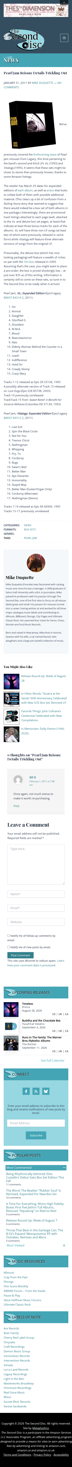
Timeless (27, 1003)
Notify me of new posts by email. (31, 947)
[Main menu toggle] (64, 38)
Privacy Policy (42, 1454)
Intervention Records (17, 1360)
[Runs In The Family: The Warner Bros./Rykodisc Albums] (11, 1042)
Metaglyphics (40, 1428)
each (21, 190)
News (27, 525)
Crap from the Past (16, 1277)
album (29, 190)
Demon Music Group (17, 1351)
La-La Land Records (16, 1369)
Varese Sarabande (15, 1406)
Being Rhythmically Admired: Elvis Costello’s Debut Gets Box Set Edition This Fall (35, 1177)
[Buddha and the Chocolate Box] (11, 1026)
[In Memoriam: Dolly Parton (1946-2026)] (11, 734)
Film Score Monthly (16, 1286)
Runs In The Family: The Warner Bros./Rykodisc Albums (42, 1039)
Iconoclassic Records (17, 1356)
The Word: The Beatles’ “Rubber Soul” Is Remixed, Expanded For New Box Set (33, 1192)
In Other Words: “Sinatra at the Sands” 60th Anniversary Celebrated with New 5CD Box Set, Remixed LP (44, 698)
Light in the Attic (14, 1379)
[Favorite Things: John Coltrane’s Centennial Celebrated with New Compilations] (11, 716)
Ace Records (11, 1328)
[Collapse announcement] (64, 2)
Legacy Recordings (15, 1374)
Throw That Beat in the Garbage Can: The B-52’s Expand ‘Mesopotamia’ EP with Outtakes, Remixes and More (34, 1233)
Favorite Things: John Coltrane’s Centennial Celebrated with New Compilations (41, 715)
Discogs (8, 1281)
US (54, 1014)
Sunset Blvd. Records (17, 1401)
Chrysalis (9, 1342)
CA (66, 1014)
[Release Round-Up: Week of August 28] (11, 681)
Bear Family (11, 1333)
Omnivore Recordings (17, 1388)
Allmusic (9, 1272)
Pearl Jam (30, 538)
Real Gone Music (14, 1392)
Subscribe (36, 1135)
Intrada (8, 1365)
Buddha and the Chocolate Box (41, 1020)
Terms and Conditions (17, 1454)
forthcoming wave (44, 154)
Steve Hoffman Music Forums (22, 1300)
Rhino (7, 1397)
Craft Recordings (14, 1346)
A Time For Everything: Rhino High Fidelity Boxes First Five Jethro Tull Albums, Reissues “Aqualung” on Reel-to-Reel (35, 1207)
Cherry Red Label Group (19, 1337)
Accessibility (61, 1454)
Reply (16, 805)
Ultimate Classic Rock (17, 1304)
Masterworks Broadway (19, 1383)
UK (60, 1014)
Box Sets (30, 529)
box (51, 190)
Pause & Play (12, 1295)
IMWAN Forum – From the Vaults (24, 1291)
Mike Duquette (42, 83)
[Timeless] (11, 1009)
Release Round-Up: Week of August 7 (31, 1220)
